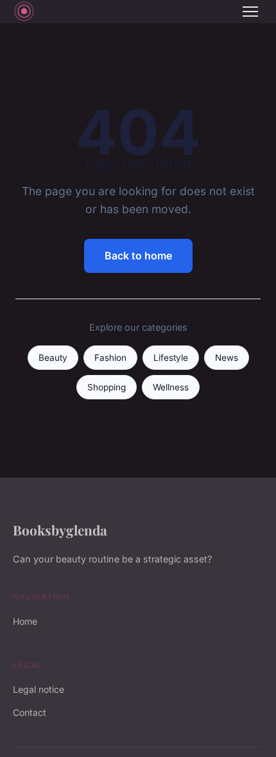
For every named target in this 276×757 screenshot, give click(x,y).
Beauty (53, 357)
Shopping (106, 387)
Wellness (171, 387)
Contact (29, 712)
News (226, 357)
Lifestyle (170, 357)
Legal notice (38, 689)
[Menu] (250, 11)
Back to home (138, 255)
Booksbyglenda (60, 530)
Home (25, 621)
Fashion (110, 357)
